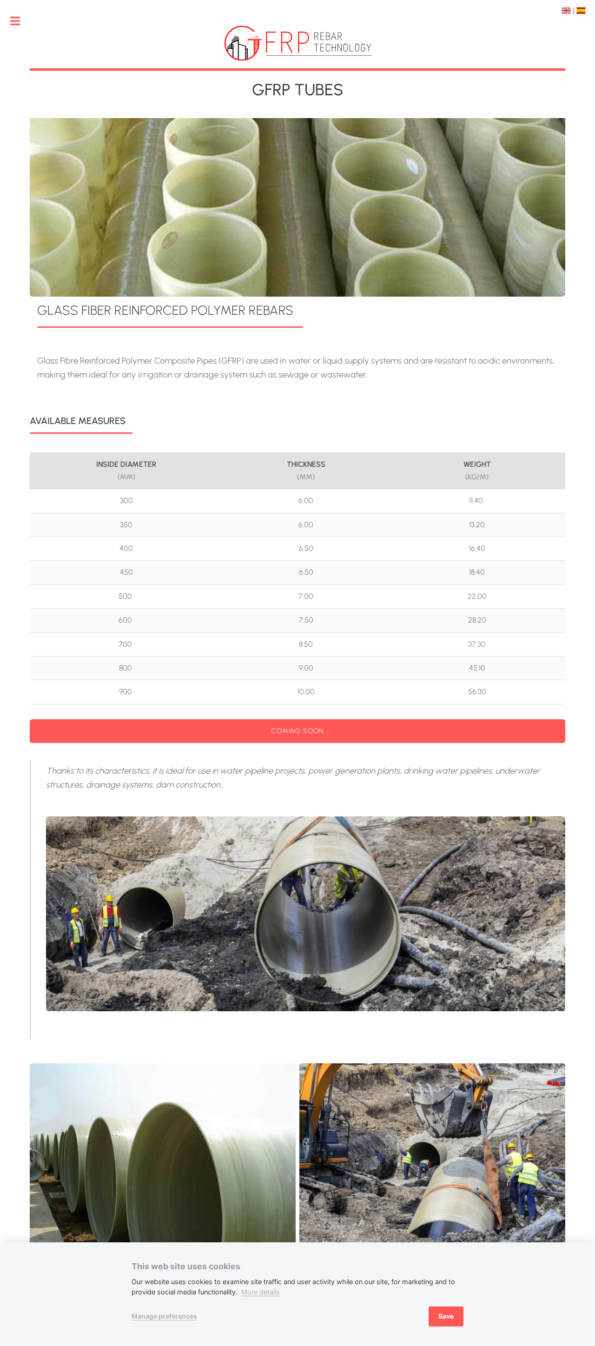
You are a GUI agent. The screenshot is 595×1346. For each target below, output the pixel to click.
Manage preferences (164, 1316)
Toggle (20, 21)
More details (260, 1292)
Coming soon (297, 731)
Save (446, 1316)
